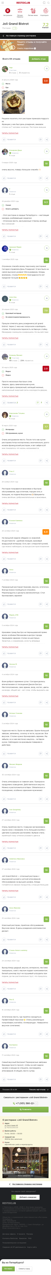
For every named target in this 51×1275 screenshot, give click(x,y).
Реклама (29, 1234)
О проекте (21, 1234)
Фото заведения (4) (25, 1175)
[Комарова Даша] (5, 152)
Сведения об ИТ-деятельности (14, 1247)
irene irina (12, 297)
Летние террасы (20, 16)
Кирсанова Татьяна (17, 413)
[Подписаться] (46, 68)
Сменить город (24, 1268)
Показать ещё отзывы (37, 1089)
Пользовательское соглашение (14, 1243)
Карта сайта (32, 1247)
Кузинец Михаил (15, 355)
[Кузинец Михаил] (5, 357)
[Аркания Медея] (5, 248)
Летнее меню (33, 15)
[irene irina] (5, 299)
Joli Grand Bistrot (15, 24)
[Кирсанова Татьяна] (5, 415)
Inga (11, 67)
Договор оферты (9, 1234)
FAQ (29, 1238)
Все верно (8, 1268)
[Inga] (5, 69)
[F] (5, 190)
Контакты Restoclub (10, 1238)
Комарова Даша (15, 150)
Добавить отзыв (39, 59)
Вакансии (23, 1238)
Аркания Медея (15, 247)
